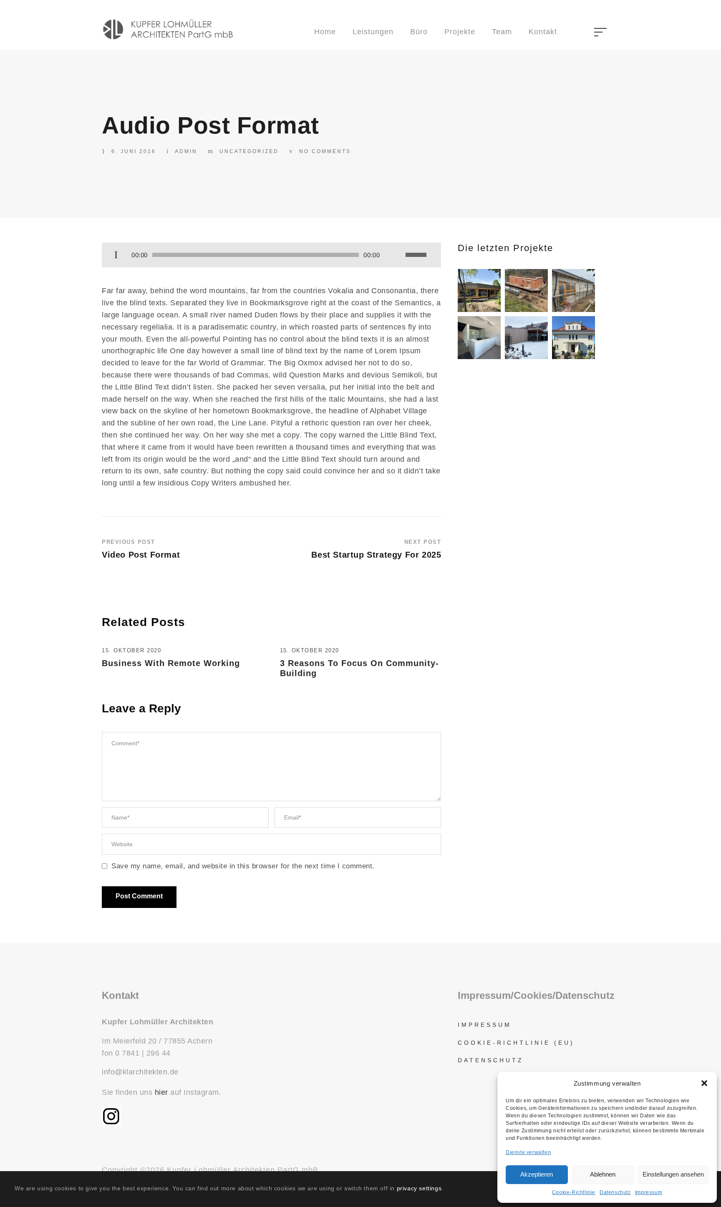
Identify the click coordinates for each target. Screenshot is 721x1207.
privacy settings (419, 1188)
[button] (704, 1083)
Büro (419, 32)
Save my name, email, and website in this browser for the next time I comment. (243, 866)
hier (161, 1092)
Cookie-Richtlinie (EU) (516, 1042)
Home (325, 32)
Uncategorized (249, 151)
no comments (325, 151)
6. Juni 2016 (133, 151)
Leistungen (373, 32)
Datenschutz (615, 1192)
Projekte (459, 32)
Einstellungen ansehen (673, 1174)
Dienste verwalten (528, 1152)
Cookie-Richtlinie (573, 1192)
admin (186, 151)
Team (502, 32)
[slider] (417, 254)
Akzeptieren (536, 1174)
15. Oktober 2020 (131, 650)
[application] (271, 255)
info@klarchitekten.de (140, 1072)
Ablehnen (602, 1174)
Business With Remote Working (171, 663)
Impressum (648, 1192)
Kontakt (543, 32)
